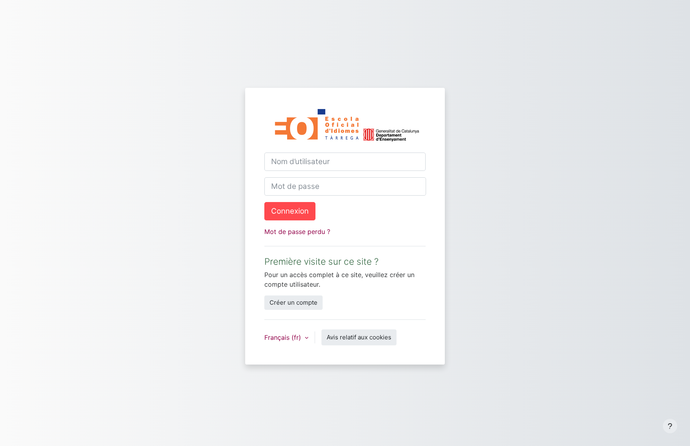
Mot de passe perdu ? (297, 232)
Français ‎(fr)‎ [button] (283, 337)
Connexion (290, 211)
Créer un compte (293, 302)
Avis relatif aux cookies (359, 337)
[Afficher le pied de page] (670, 426)
